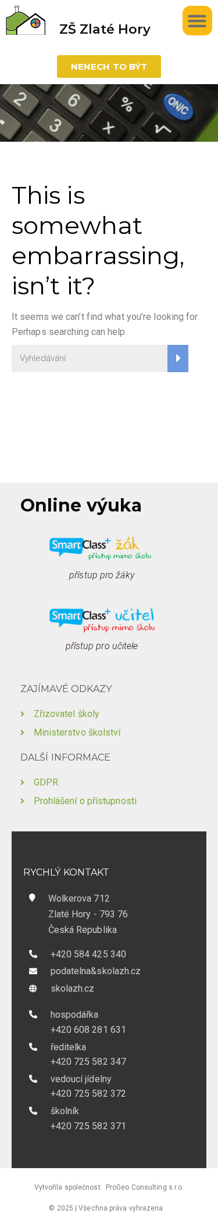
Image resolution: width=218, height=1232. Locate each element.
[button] (197, 20)
